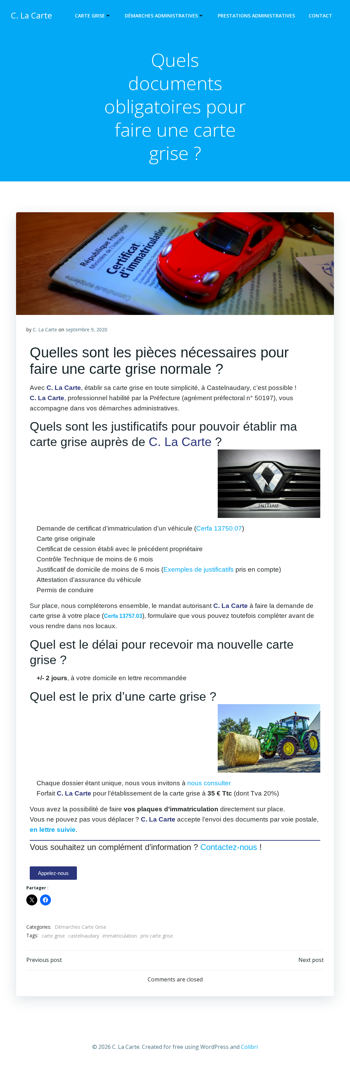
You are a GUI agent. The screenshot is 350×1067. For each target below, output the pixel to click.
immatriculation (120, 935)
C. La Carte (45, 329)
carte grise (53, 935)
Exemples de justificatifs (198, 569)
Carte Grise (90, 15)
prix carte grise (156, 935)
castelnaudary (83, 935)
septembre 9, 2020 (86, 329)
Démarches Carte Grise (80, 927)
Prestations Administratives (256, 15)
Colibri (249, 1047)
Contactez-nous (228, 847)
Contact (320, 15)
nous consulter (209, 783)
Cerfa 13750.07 (219, 528)
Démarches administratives (161, 15)
